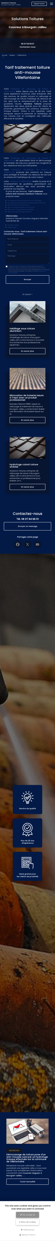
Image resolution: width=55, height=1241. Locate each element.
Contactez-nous (27, 47)
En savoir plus (27, 351)
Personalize (28, 1229)
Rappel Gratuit (39, 4)
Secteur (12, 55)
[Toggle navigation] (51, 4)
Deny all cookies (28, 1222)
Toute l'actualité (27, 1181)
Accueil (4, 55)
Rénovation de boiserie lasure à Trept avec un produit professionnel (27, 397)
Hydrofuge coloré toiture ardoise (24, 465)
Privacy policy (28, 1235)
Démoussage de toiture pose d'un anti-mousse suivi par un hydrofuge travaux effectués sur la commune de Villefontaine (27, 1158)
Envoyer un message (27, 526)
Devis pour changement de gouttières (21, 209)
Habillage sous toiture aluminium (22, 329)
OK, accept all (28, 1215)
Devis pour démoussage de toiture (19, 212)
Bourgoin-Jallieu (13, 225)
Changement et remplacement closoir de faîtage (24, 200)
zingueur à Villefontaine (21, 181)
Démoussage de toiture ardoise (18, 205)
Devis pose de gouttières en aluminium (21, 207)
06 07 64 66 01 (27, 44)
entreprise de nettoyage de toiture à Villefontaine (27, 90)
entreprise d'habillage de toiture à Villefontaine (27, 171)
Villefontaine (21, 55)
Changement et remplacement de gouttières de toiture (26, 203)
